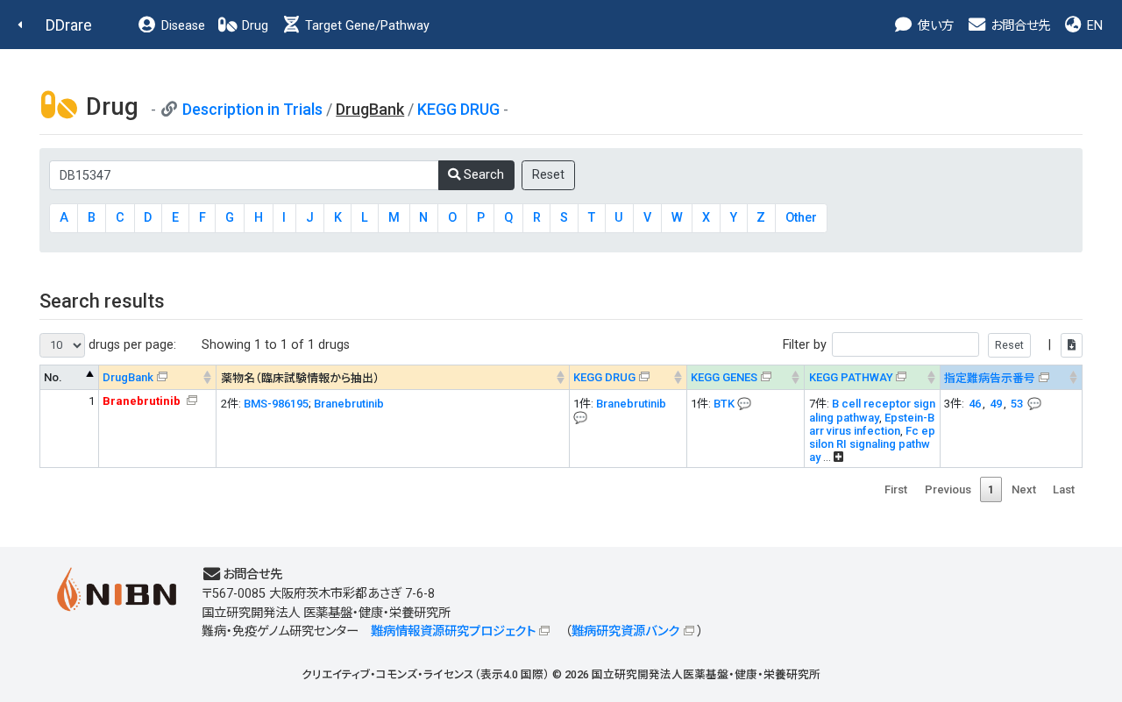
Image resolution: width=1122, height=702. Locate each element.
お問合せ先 (1018, 25)
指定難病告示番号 (989, 378)
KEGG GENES (724, 377)
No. (53, 377)
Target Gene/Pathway (366, 25)
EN (1093, 25)
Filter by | (919, 344)
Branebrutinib (349, 403)
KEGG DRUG (458, 109)
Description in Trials (252, 109)
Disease (181, 25)
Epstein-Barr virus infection (871, 424)
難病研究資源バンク (625, 631)
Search (482, 174)
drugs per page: (130, 344)
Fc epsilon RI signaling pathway (872, 444)
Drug (253, 25)
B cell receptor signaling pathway (872, 410)
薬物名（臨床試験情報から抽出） (300, 378)
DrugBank (128, 377)
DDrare (69, 25)
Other (801, 217)
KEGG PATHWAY (851, 377)
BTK (724, 403)
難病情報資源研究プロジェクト (453, 631)
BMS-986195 (276, 403)
